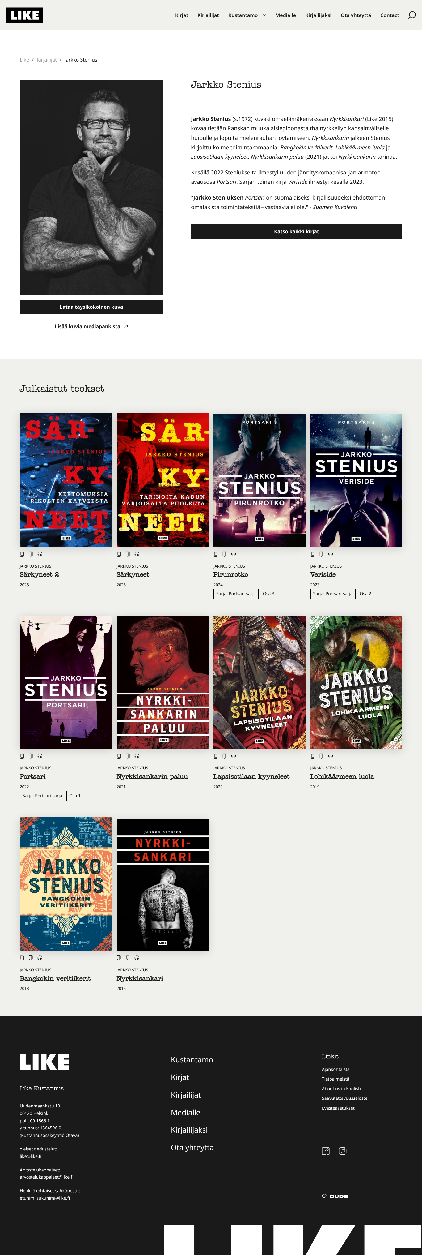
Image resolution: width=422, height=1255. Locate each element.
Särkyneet (133, 576)
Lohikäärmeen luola (342, 778)
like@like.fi (30, 1156)
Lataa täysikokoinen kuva (91, 306)
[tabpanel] (296, 163)
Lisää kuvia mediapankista (88, 326)
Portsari (32, 778)
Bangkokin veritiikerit (55, 980)
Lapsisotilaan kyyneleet (251, 778)
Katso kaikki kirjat (296, 231)
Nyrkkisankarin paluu (152, 778)
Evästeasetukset (338, 1108)
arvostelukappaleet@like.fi (46, 1177)
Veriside (323, 576)
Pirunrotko (230, 576)
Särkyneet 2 (39, 576)
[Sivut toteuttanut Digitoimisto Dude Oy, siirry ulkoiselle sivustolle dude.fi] (335, 1197)
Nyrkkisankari (140, 980)
